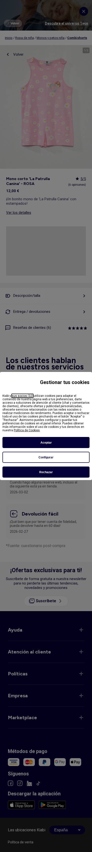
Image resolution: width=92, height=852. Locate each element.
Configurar (46, 457)
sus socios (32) (22, 396)
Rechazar (46, 472)
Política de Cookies (27, 430)
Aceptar (46, 442)
